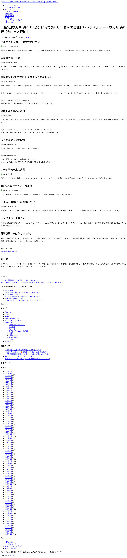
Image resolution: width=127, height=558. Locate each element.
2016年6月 (8, 521)
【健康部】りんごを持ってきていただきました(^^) (23, 350)
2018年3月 (8, 478)
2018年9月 (8, 465)
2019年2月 (8, 455)
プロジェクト (9, 18)
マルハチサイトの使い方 (13, 20)
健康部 (11, 333)
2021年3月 (8, 403)
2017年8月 (8, 492)
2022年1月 (8, 386)
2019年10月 (9, 438)
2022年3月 (8, 384)
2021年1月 (8, 407)
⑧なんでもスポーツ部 (17, 325)
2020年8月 (8, 417)
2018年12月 (9, 459)
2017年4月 (8, 501)
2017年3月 (8, 503)
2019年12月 (9, 434)
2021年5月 (8, 399)
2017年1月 (8, 507)
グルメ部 (12, 329)
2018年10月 (9, 463)
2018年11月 (9, 461)
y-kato (9, 37)
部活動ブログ (9, 16)
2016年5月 (8, 523)
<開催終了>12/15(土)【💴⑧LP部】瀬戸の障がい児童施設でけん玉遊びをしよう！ (32, 282)
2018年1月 (8, 482)
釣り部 (11, 339)
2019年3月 (8, 453)
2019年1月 (8, 457)
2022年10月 (9, 374)
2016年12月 (9, 509)
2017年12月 (9, 484)
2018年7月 (8, 469)
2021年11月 (9, 390)
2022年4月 (8, 382)
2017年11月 (9, 486)
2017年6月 (8, 496)
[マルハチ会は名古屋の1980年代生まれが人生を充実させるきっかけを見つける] (29, 2)
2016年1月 (8, 532)
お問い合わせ (9, 22)
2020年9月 (8, 415)
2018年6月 (8, 471)
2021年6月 (8, 396)
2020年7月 (8, 419)
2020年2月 (8, 430)
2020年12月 (9, 409)
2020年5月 (8, 424)
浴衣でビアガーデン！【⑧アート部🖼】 (19, 356)
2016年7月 (8, 519)
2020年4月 (8, 426)
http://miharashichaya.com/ (9, 251)
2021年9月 (8, 392)
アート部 (12, 327)
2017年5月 (8, 498)
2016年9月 (8, 515)
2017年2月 (8, 505)
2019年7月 (8, 444)
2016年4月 (8, 526)
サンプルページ (10, 544)
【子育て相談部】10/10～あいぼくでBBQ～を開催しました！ (26, 354)
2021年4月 (8, 401)
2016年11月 (9, 511)
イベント (8, 9)
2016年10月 (9, 513)
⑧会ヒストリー (14, 7)
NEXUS (12, 555)
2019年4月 (8, 451)
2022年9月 (8, 376)
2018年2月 (8, 480)
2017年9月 (8, 490)
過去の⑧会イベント (16, 11)
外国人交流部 (13, 335)
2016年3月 (8, 528)
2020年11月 (9, 411)
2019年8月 (8, 442)
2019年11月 (9, 436)
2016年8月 (8, 517)
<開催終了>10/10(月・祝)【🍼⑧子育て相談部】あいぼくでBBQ (27, 359)
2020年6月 (8, 421)
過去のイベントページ (13, 320)
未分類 (7, 316)
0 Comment (27, 37)
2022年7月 (8, 378)
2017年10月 (9, 488)
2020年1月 (8, 432)
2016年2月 (8, 530)
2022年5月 (8, 380)
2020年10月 (9, 413)
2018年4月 (8, 476)
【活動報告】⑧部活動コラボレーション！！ (19, 280)
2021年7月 (8, 394)
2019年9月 (8, 440)
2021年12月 (9, 388)
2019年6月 (8, 446)
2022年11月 (9, 371)
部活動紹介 (9, 14)
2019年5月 (8, 448)
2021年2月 (8, 405)
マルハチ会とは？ (11, 5)
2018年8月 (8, 467)
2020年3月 (8, 428)
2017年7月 (8, 494)
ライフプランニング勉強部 (18, 331)
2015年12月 (9, 534)
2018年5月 (8, 473)
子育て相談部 (13, 337)
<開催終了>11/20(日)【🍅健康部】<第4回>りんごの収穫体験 (26, 352)
